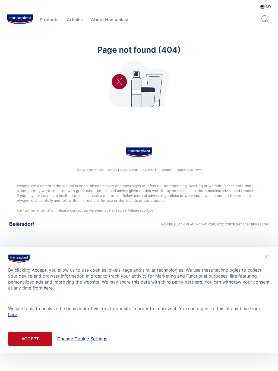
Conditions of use (123, 170)
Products (49, 19)
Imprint (167, 170)
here (48, 288)
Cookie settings (90, 170)
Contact (149, 170)
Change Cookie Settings (82, 338)
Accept (30, 338)
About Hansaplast (110, 19)
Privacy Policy (189, 170)
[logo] (20, 19)
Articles (75, 19)
